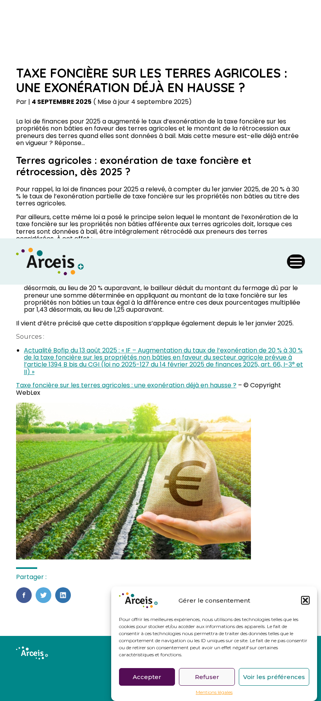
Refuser (207, 677)
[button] (305, 600)
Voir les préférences (274, 677)
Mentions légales (214, 692)
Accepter (147, 677)
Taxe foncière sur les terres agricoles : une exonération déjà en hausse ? (126, 385)
